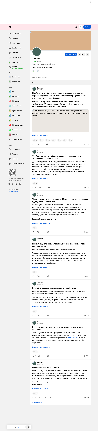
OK (28, 427)
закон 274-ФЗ (73, 338)
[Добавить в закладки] (38, 144)
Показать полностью (40, 135)
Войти (87, 27)
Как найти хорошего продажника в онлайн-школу (54, 288)
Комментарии (42, 77)
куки (19, 427)
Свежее (34, 83)
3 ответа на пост (38, 402)
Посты (34, 77)
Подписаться (71, 54)
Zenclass (40, 88)
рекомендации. (14, 192)
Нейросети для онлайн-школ (45, 367)
